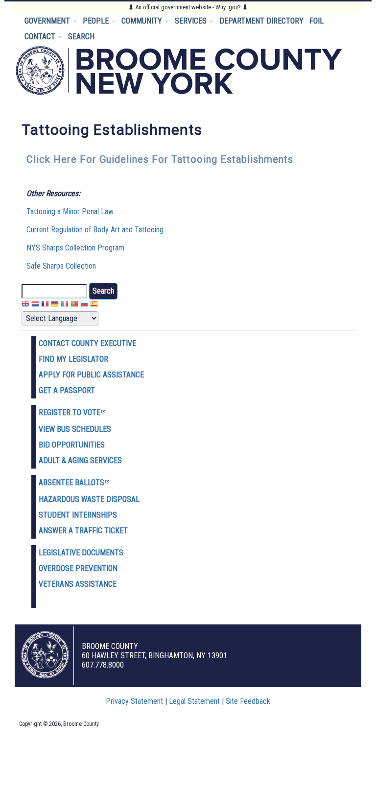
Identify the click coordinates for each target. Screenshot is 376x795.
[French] (45, 305)
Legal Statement (194, 701)
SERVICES (192, 20)
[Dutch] (35, 305)
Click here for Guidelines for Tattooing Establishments (159, 159)
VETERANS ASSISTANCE (78, 584)
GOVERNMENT (48, 20)
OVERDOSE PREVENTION (78, 568)
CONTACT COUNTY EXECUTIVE (87, 343)
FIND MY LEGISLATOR (73, 359)
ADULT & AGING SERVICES (80, 460)
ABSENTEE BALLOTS (71, 482)
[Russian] (84, 305)
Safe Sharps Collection (61, 266)
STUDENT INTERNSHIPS (78, 515)
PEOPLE (97, 20)
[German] (55, 305)
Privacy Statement (134, 701)
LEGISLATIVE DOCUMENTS (81, 552)
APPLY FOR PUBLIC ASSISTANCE (91, 374)
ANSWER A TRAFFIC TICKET (83, 530)
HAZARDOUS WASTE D (75, 499)
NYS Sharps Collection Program (75, 247)
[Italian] (65, 305)
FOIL (316, 20)
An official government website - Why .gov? (188, 7)
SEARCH (81, 36)
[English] (25, 305)
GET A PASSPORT (67, 390)
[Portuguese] (74, 305)
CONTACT (40, 36)
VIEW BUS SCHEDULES (75, 429)
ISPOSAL (125, 499)
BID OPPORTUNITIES (72, 444)
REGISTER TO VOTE (69, 412)
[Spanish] (94, 305)
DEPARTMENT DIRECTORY (261, 20)
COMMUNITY (142, 20)
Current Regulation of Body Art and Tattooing (95, 229)
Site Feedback (248, 701)
